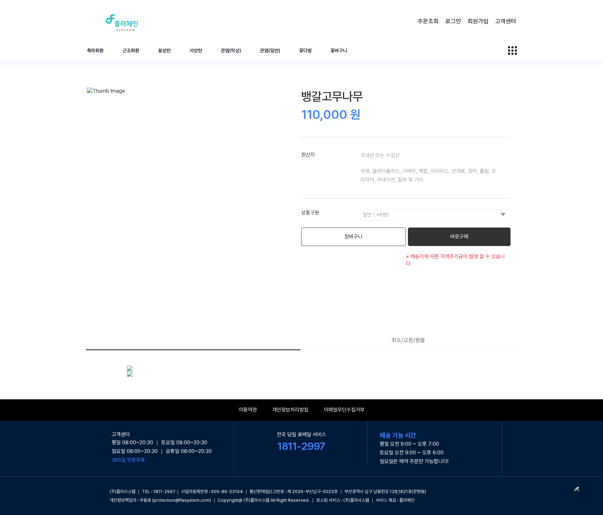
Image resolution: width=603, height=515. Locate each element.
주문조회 (428, 21)
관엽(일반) (270, 50)
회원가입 (478, 21)
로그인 (453, 21)
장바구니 (353, 236)
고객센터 (505, 21)
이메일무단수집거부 (344, 410)
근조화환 (130, 50)
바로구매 (459, 236)
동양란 (164, 50)
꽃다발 (305, 50)
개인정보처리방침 (290, 410)
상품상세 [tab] (193, 340)
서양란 (195, 50)
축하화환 (95, 50)
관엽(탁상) (231, 50)
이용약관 (248, 410)
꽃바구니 (338, 50)
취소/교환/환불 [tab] (408, 340)
